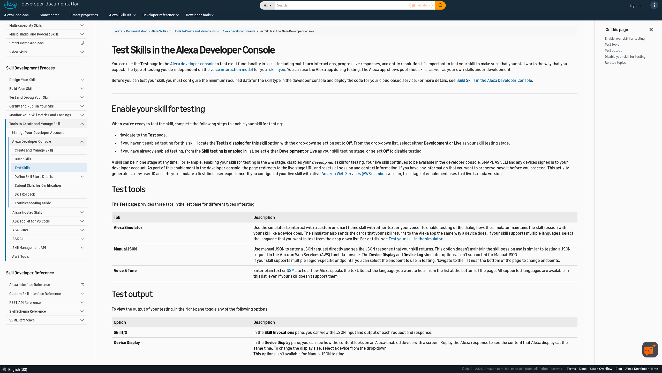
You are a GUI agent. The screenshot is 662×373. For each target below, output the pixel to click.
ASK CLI (18, 238)
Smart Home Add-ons (26, 43)
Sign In (635, 5)
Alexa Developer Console (31, 141)
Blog (619, 369)
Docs (583, 369)
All (266, 5)
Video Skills (18, 52)
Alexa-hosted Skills (27, 212)
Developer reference (158, 15)
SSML (292, 270)
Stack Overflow (601, 369)
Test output (613, 50)
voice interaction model (231, 69)
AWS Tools (20, 256)
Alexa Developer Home (641, 369)
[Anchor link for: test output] (157, 293)
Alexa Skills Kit (120, 15)
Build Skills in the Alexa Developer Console (494, 80)
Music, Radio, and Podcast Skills (34, 34)
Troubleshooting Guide (33, 203)
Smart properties (84, 15)
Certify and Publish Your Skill (31, 106)
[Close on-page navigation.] (651, 28)
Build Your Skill (20, 88)
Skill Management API (29, 247)
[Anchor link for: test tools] (150, 188)
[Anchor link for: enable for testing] (209, 107)
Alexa (118, 31)
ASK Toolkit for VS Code (31, 221)
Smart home (49, 15)
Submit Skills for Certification (38, 185)
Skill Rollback (25, 194)
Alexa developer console (192, 63)
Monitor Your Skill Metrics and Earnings (40, 115)
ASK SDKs (20, 230)
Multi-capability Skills (25, 25)
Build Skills (23, 159)
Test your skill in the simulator (415, 238)
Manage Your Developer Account (38, 132)
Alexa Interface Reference (29, 284)
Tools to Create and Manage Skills (35, 123)
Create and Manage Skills (34, 150)
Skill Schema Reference (27, 311)
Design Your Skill (22, 79)
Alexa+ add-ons (16, 15)
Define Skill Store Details (33, 176)
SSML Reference (22, 320)
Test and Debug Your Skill (29, 97)
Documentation (136, 31)
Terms (572, 369)
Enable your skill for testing (625, 38)
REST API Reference (25, 302)
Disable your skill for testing (625, 57)
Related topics (615, 62)
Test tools (612, 44)
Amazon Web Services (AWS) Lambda (354, 173)
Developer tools (198, 15)
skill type (277, 69)
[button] (120, 16)
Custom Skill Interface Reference (35, 293)
